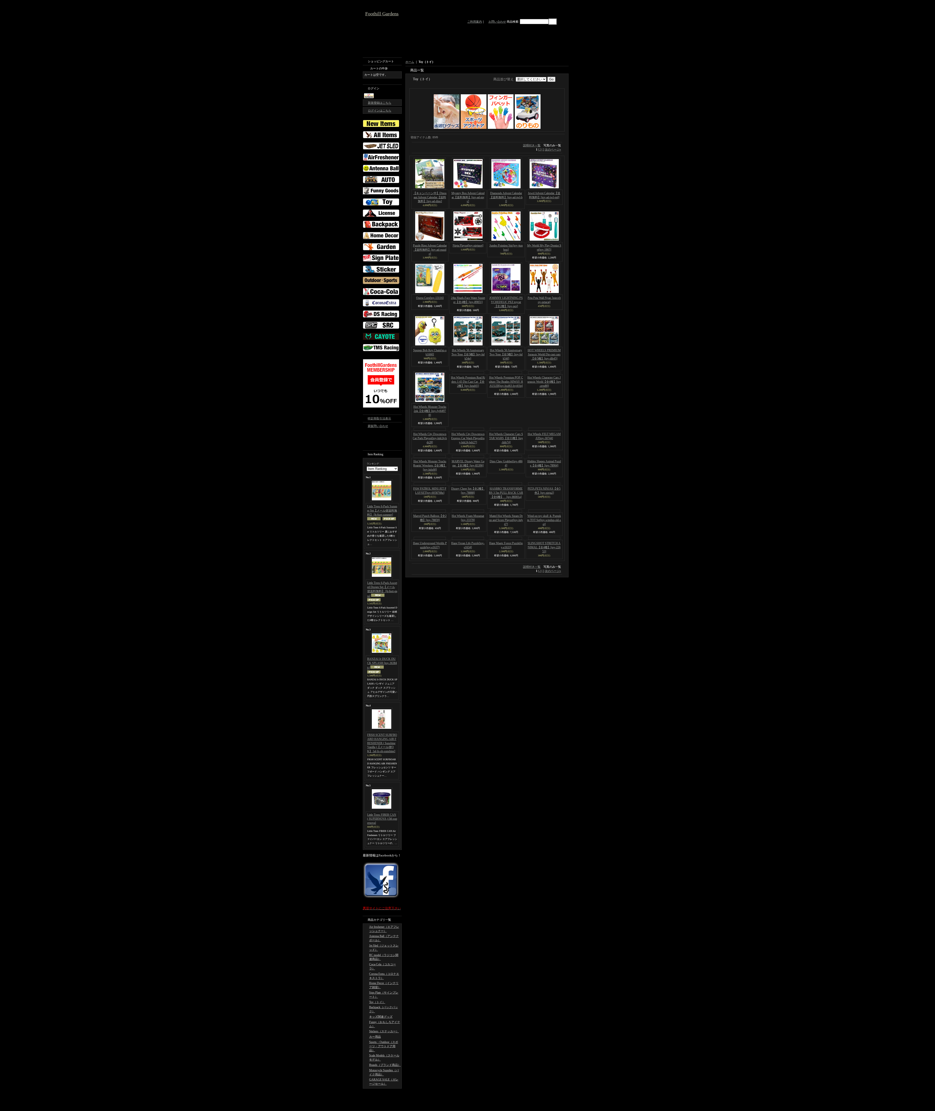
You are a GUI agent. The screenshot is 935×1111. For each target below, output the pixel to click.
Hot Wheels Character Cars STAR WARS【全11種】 (506, 467)
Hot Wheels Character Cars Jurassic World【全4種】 (544, 411)
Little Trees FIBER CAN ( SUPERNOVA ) (382, 819)
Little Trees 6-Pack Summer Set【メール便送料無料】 (382, 510)
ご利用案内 (474, 21)
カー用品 (375, 1036)
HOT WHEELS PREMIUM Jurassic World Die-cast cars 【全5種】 (544, 354)
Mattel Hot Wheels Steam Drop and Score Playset (506, 637)
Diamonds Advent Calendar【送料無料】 (506, 197)
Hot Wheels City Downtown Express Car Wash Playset (468, 467)
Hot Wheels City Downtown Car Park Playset (430, 467)
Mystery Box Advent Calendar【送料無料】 (468, 197)
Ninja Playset (468, 245)
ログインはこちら (379, 110)
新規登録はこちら (379, 102)
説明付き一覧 (532, 145)
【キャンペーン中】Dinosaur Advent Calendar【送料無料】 (430, 197)
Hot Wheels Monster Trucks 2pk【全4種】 (429, 411)
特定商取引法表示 (379, 418)
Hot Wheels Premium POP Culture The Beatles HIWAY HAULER (506, 411)
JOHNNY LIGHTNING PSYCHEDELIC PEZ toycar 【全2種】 (506, 302)
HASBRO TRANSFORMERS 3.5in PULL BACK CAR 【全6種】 (506, 580)
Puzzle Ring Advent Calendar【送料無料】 (430, 250)
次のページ (553, 149)
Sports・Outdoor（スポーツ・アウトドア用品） (383, 1046)
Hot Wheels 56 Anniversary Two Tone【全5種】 (468, 354)
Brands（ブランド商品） (385, 1065)
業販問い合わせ (378, 426)
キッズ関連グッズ (381, 1016)
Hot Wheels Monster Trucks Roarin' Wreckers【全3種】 (429, 524)
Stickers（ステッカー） (384, 1031)
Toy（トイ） (377, 1002)
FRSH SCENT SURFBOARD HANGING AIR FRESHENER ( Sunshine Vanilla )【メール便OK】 (382, 743)
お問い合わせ (497, 21)
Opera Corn (430, 298)
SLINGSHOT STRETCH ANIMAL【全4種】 (544, 664)
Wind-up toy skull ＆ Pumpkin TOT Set (544, 637)
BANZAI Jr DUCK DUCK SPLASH (382, 663)
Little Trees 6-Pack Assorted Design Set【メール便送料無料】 (382, 589)
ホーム (409, 62)
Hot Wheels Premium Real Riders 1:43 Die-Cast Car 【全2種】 (468, 411)
